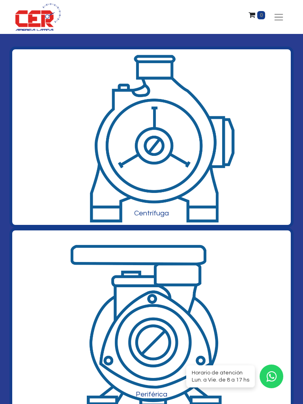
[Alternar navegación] (279, 17)
